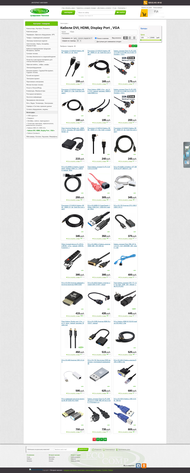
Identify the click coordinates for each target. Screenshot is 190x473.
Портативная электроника (35, 81)
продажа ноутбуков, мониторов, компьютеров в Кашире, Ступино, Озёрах (88, 470)
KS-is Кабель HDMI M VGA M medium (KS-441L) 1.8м (125, 322)
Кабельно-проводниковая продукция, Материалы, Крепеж (38, 49)
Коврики (30, 118)
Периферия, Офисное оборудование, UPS (40, 34)
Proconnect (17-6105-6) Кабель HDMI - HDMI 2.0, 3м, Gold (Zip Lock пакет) (73, 207)
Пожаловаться (110, 449)
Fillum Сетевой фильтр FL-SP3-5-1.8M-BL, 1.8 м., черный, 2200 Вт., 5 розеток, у (72, 245)
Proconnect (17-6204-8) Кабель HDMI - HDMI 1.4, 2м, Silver (72, 51)
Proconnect (65, 33)
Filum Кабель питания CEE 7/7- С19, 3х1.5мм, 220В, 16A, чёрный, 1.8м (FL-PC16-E (125, 284)
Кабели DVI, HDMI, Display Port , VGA (40, 130)
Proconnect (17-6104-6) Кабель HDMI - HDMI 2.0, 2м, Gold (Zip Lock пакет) (125, 129)
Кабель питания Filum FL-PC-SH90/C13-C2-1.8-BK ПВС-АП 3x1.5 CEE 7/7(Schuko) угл (99, 400)
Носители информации (34, 97)
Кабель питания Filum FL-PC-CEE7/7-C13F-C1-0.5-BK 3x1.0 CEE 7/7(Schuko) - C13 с (125, 52)
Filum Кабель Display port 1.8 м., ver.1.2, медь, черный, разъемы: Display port (72, 323)
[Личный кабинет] (187, 164)
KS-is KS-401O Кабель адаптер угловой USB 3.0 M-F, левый (99, 283)
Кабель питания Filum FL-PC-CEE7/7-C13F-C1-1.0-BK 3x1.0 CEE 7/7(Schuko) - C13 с (125, 91)
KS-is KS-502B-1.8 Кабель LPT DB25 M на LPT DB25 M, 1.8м (125, 167)
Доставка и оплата (104, 8)
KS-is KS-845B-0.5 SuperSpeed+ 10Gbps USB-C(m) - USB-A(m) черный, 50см (99, 207)
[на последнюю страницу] (105, 439)
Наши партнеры (75, 460)
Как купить (52, 457)
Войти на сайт (147, 7)
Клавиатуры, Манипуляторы (35, 91)
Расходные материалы (34, 94)
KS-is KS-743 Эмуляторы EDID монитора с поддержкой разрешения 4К (99, 361)
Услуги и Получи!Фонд (33, 88)
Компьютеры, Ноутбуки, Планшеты (38, 28)
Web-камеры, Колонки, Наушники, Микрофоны (41, 136)
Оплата (51, 460)
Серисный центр (75, 457)
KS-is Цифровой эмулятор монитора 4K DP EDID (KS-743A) (72, 399)
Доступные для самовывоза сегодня (109, 41)
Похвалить (98, 449)
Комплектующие (31, 31)
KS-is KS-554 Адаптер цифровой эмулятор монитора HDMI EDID (72, 283)
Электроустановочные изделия (36, 41)
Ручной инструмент (32, 75)
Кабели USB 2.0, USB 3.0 (35, 128)
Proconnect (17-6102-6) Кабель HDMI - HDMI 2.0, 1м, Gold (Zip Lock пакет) (99, 52)
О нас (114, 8)
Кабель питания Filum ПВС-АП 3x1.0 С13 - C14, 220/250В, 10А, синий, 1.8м (125, 245)
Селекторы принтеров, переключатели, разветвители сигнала (40, 124)
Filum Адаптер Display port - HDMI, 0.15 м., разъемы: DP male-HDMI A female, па (73, 129)
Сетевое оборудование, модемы (37, 109)
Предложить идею (124, 449)
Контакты (121, 8)
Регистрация (157, 7)
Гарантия (73, 458)
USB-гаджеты (32, 115)
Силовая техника (32, 53)
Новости (29, 458)
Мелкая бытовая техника (34, 85)
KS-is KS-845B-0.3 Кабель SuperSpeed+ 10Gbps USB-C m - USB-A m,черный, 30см (72, 168)
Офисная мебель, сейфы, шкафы (37, 64)
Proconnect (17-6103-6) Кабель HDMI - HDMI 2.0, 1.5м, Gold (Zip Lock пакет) (73, 91)
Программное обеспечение (35, 100)
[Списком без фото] (134, 37)
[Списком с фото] (130, 37)
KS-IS (64, 31)
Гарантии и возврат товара (86, 8)
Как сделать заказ (68, 8)
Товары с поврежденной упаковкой (38, 38)
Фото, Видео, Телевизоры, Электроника (39, 103)
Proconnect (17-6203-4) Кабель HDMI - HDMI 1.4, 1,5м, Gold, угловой (99, 129)
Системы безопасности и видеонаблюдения (41, 56)
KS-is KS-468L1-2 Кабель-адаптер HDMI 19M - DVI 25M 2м (99, 245)
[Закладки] (187, 157)
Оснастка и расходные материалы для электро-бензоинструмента (39, 60)
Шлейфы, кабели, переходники (37, 121)
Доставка (51, 458)
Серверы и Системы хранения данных (39, 106)
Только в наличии (103, 38)
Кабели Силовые (33, 133)
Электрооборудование (33, 67)
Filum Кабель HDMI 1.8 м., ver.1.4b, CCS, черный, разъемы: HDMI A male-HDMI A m (99, 91)
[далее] (135, 45)
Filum (72, 31)
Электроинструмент (33, 78)
